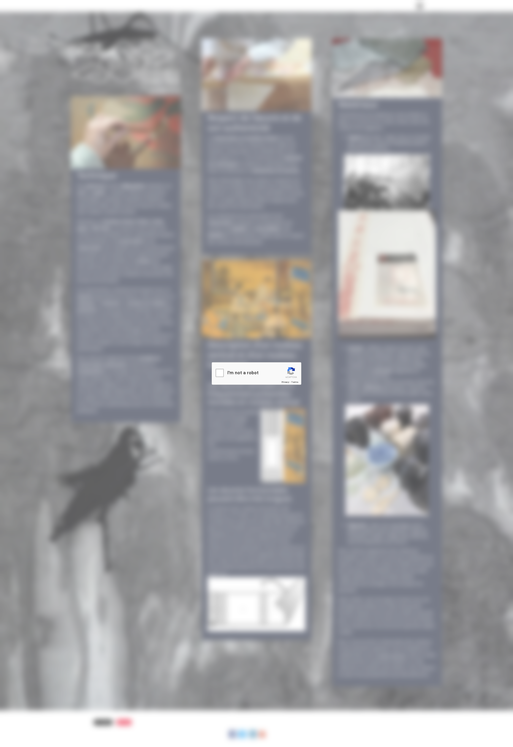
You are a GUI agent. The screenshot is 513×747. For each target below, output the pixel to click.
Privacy (285, 382)
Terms (294, 382)
